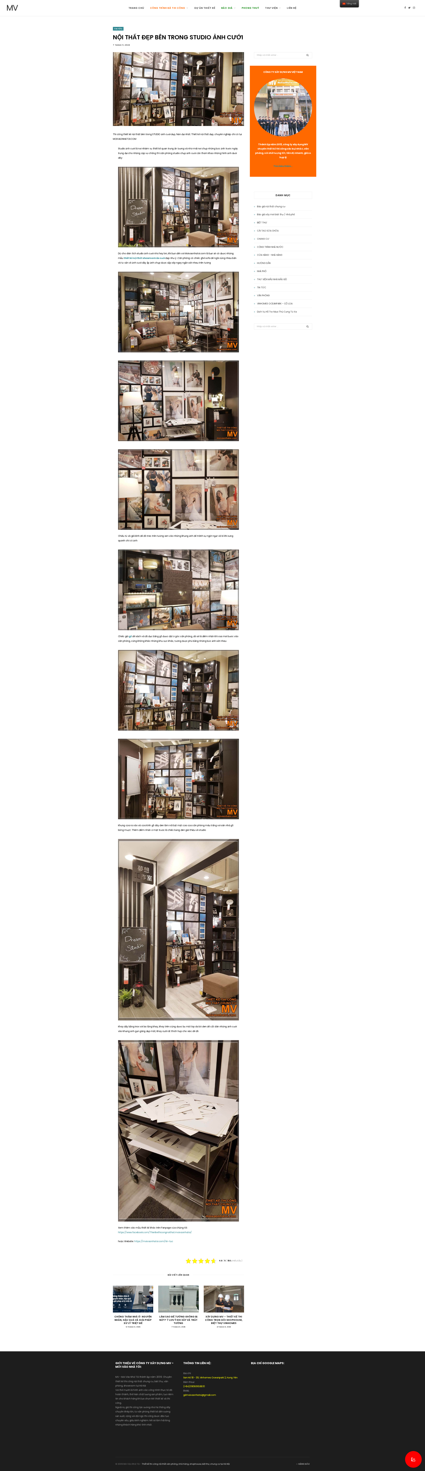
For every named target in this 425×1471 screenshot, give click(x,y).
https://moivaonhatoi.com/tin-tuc (153, 1241)
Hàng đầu (304, 1464)
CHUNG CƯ (263, 238)
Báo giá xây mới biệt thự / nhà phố (276, 214)
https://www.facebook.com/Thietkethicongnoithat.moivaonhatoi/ (155, 1232)
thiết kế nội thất (133, 258)
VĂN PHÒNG (263, 295)
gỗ (130, 636)
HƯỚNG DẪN (264, 263)
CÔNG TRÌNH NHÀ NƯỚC (270, 247)
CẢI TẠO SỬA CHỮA (267, 230)
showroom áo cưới (154, 258)
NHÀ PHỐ (261, 271)
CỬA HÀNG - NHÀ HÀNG (269, 255)
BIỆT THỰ (262, 222)
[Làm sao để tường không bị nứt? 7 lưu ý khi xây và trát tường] (178, 1299)
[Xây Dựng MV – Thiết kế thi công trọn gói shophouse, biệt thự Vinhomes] (224, 1299)
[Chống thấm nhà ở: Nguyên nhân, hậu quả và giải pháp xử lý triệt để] (133, 1299)
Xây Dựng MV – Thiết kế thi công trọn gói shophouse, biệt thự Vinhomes (224, 1320)
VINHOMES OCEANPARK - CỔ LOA (275, 303)
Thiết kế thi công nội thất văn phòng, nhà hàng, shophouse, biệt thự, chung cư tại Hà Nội (186, 1464)
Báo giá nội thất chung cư (271, 206)
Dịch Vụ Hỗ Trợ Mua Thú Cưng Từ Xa (277, 311)
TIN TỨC (118, 28)
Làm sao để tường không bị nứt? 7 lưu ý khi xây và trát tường (178, 1320)
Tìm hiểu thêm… (283, 166)
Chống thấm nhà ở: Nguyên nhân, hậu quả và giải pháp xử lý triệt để (133, 1320)
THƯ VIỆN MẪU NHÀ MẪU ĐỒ (272, 279)
